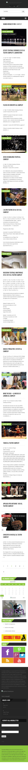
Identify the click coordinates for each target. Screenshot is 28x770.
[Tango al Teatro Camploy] (14, 430)
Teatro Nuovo (5, 191)
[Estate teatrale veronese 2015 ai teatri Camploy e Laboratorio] (14, 37)
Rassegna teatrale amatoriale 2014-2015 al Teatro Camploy (13, 274)
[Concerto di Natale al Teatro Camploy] (14, 522)
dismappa (13, 34)
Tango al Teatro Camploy (11, 443)
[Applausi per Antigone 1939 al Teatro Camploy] (14, 490)
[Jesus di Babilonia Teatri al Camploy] (14, 144)
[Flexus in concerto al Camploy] (14, 92)
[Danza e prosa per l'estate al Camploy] (14, 336)
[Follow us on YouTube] (15, 6)
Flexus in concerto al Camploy (13, 105)
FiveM (3, 741)
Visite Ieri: (5, 705)
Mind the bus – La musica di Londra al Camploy (12, 394)
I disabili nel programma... (10, 624)
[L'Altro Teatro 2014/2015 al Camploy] (14, 197)
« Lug (1, 597)
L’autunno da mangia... (9, 627)
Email (3, 729)
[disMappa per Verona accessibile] (14, 2)
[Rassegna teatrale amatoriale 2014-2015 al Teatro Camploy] (14, 259)
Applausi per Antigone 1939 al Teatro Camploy (12, 505)
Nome (3, 723)
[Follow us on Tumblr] (17, 6)
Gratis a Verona (6, 516)
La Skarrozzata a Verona (10, 631)
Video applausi (6, 485)
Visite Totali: (6, 712)
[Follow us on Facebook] (11, 6)
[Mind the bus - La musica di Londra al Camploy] (14, 380)
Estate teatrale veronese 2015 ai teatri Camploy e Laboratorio (14, 51)
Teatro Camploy (6, 86)
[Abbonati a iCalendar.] (13, 597)
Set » (24, 597)
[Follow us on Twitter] (13, 6)
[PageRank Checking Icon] (8, 691)
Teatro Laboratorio (7, 32)
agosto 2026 (12, 581)
